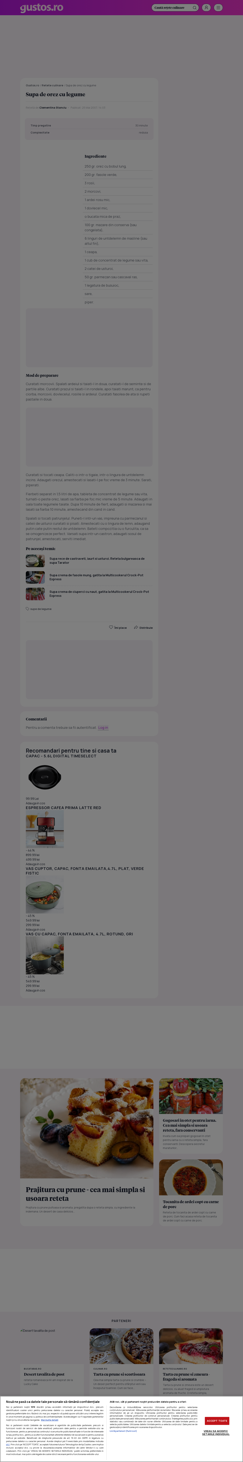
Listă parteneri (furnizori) (123, 1430)
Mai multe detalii (49, 1419)
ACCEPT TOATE (217, 1420)
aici (8, 1444)
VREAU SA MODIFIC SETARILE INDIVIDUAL (215, 1432)
